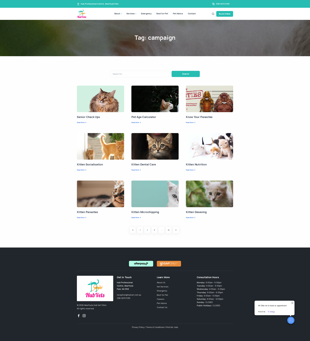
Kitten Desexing (196, 212)
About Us (161, 282)
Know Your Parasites (199, 117)
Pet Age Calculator (143, 117)
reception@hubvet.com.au (129, 295)
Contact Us (162, 307)
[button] (290, 320)
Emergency (146, 13)
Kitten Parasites (87, 212)
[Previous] (133, 230)
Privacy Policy (138, 327)
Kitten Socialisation (90, 164)
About (117, 13)
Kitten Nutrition (196, 164)
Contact (192, 13)
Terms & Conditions (155, 327)
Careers (160, 299)
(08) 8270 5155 (222, 4)
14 (169, 230)
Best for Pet (162, 13)
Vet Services (162, 286)
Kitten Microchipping (145, 212)
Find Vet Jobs (172, 327)
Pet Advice (178, 13)
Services (130, 13)
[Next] (176, 230)
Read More (81, 122)
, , (125, 285)
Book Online (224, 13)
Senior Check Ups (88, 117)
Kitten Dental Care (143, 164)
